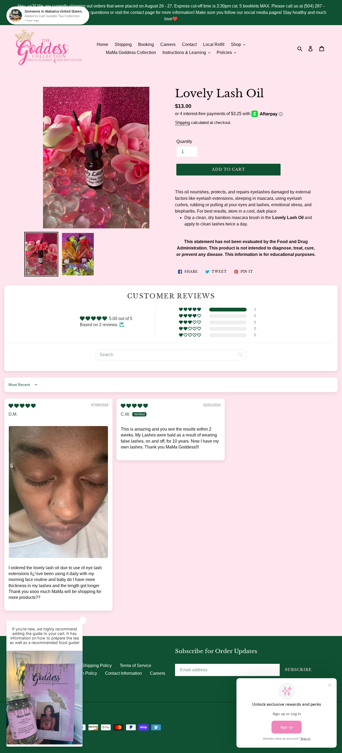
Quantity (184, 141)
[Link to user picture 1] (58, 492)
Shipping (182, 122)
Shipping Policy (97, 665)
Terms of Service (135, 665)
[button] (190, 309)
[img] (22, 406)
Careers (157, 673)
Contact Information (123, 673)
